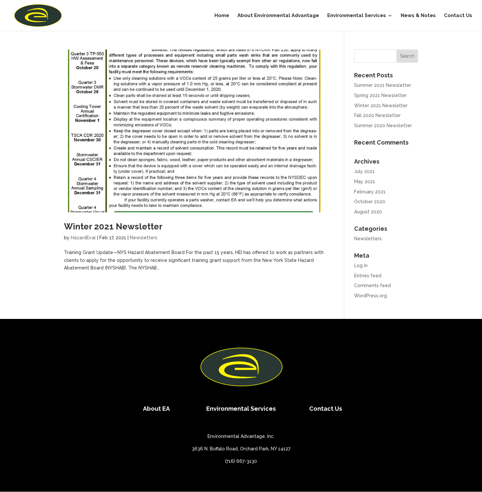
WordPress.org (370, 295)
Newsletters (143, 237)
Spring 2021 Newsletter (380, 95)
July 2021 (364, 171)
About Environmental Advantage (278, 15)
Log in (361, 265)
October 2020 (369, 201)
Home (221, 15)
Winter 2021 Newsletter (113, 226)
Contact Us (458, 15)
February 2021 (370, 191)
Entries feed (367, 275)
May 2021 (364, 181)
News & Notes (418, 15)
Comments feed (372, 285)
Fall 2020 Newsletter (377, 115)
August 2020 (368, 211)
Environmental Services (356, 15)
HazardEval (83, 237)
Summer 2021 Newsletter (382, 85)
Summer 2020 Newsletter (383, 125)
